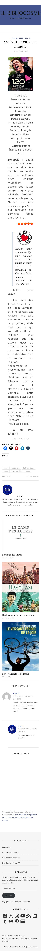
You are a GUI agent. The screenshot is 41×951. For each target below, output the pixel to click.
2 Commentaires (33, 476)
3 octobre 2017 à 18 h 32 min (27, 729)
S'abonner (9, 895)
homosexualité (16, 471)
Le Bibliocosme (20, 12)
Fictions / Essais (19, 936)
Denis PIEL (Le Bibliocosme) (28, 947)
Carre (8, 476)
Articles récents (7, 936)
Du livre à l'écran (28, 468)
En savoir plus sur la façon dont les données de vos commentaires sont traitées (19, 817)
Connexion (6, 847)
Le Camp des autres (12, 554)
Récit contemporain (20, 38)
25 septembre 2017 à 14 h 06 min (23, 696)
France (6, 471)
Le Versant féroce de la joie (15, 673)
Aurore (16, 693)
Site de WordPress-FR (11, 863)
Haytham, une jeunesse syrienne (18, 615)
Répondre (17, 699)
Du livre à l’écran (31, 938)
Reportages (20, 938)
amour (6, 468)
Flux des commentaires (11, 857)
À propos (5, 941)
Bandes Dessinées (8, 938)
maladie (27, 471)
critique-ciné (16, 468)
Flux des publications (10, 852)
